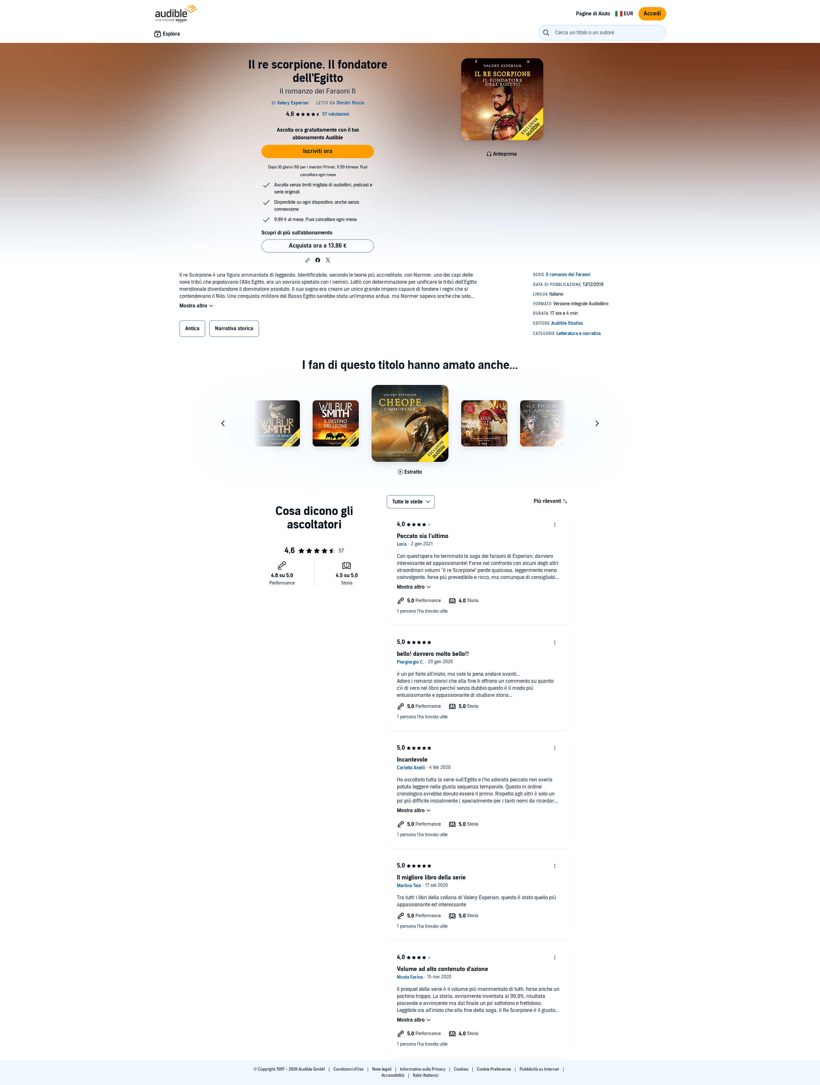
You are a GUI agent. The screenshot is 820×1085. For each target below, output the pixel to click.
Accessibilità (393, 1075)
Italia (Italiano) (426, 1075)
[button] (307, 260)
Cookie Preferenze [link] (494, 1069)
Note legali (382, 1069)
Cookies (461, 1069)
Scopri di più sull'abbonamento (296, 233)
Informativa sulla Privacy (423, 1069)
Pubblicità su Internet (540, 1069)
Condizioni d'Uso (349, 1069)
